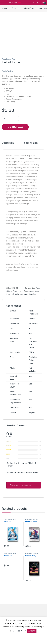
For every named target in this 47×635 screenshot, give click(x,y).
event (31, 291)
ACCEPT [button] (31, 631)
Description (8, 143)
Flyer (14, 8)
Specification (30, 143)
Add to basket (16, 127)
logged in (21, 472)
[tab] (8, 144)
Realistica (33, 357)
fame (37, 291)
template (32, 294)
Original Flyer (28, 8)
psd (21, 294)
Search (33, 2)
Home (4, 8)
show (26, 294)
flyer (8, 294)
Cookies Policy (19, 631)
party (17, 294)
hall (12, 294)
